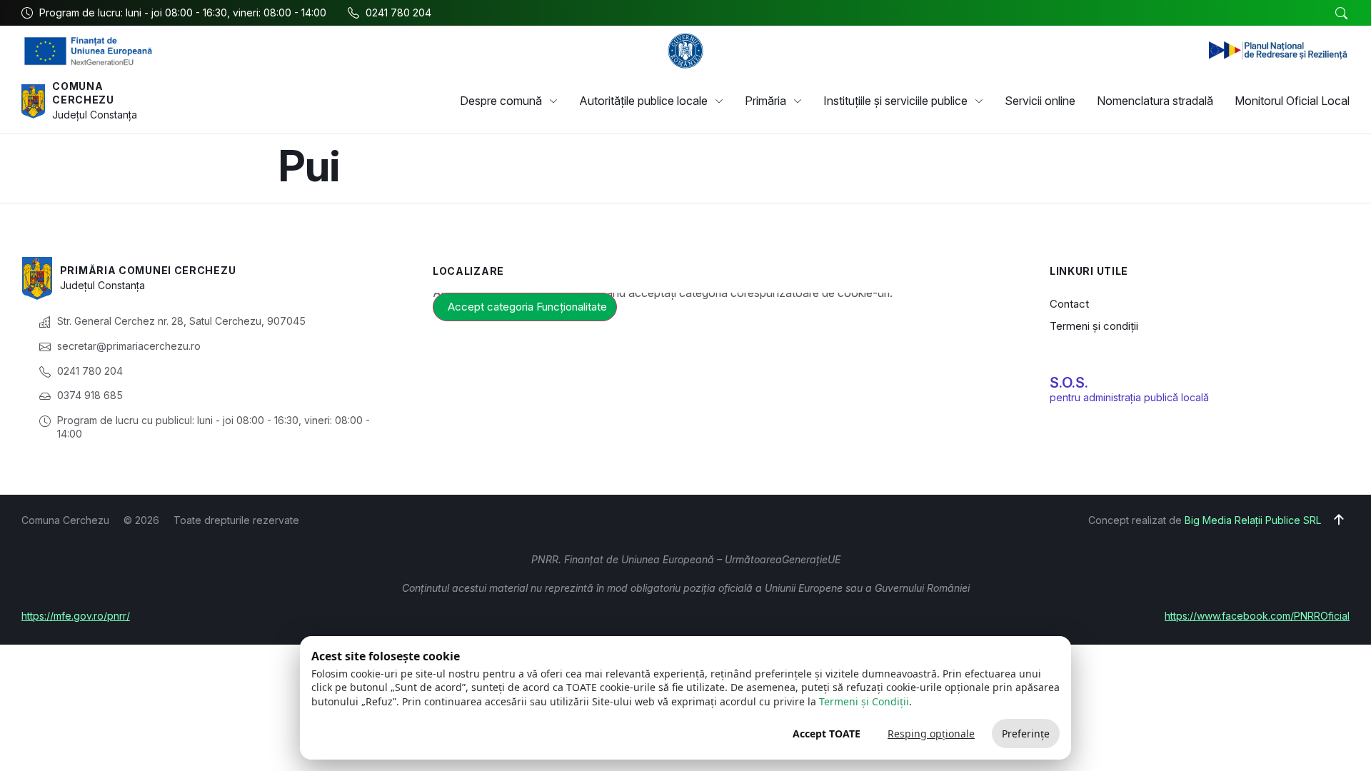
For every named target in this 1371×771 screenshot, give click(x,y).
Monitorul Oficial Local (1292, 101)
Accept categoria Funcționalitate (527, 306)
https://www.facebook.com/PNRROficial (1257, 616)
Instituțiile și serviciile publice (895, 101)
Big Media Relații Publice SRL (1253, 520)
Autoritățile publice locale (643, 101)
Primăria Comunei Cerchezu (148, 270)
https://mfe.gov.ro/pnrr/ (75, 616)
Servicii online (1040, 101)
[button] (1341, 13)
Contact (1069, 304)
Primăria (765, 101)
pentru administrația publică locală (1129, 397)
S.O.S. (1069, 382)
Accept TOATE (826, 733)
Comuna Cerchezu (83, 93)
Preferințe (1026, 733)
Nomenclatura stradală (1155, 101)
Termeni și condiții (1094, 326)
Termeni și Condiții (864, 701)
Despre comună (501, 101)
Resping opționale (931, 733)
